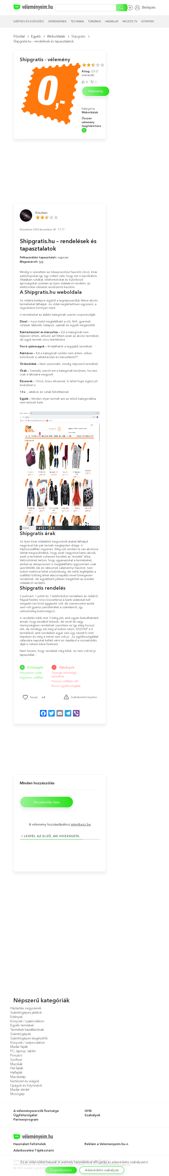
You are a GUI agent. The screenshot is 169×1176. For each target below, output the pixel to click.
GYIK (88, 1111)
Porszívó (16, 1055)
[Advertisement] (44, 165)
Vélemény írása (95, 92)
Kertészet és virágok (24, 1081)
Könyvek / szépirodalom (27, 1042)
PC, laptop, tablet (23, 1051)
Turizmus (94, 21)
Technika (77, 21)
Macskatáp (18, 1077)
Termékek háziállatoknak (27, 1029)
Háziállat (112, 21)
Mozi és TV (130, 21)
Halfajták (16, 1072)
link (41, 262)
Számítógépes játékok (26, 1012)
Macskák (16, 1064)
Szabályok (92, 1115)
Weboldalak (56, 36)
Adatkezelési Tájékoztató (34, 1150)
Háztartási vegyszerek (25, 1008)
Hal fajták (16, 1068)
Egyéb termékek (22, 1025)
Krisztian (41, 213)
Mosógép (17, 1094)
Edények (16, 1017)
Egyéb (36, 36)
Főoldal (19, 36)
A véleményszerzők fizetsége (36, 1111)
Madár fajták (19, 1047)
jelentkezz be (81, 824)
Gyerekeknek (57, 21)
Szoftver (16, 1060)
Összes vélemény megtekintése (91, 122)
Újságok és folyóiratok (26, 1085)
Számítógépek (20, 1034)
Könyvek (147, 21)
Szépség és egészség (28, 21)
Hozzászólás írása (47, 802)
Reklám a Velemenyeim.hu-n (106, 1144)
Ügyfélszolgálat (25, 1115)
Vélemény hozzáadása (131, 7)
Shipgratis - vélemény (45, 59)
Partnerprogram (25, 1119)
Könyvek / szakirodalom (27, 1021)
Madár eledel (19, 1089)
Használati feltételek (29, 1144)
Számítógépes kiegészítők (29, 1038)
